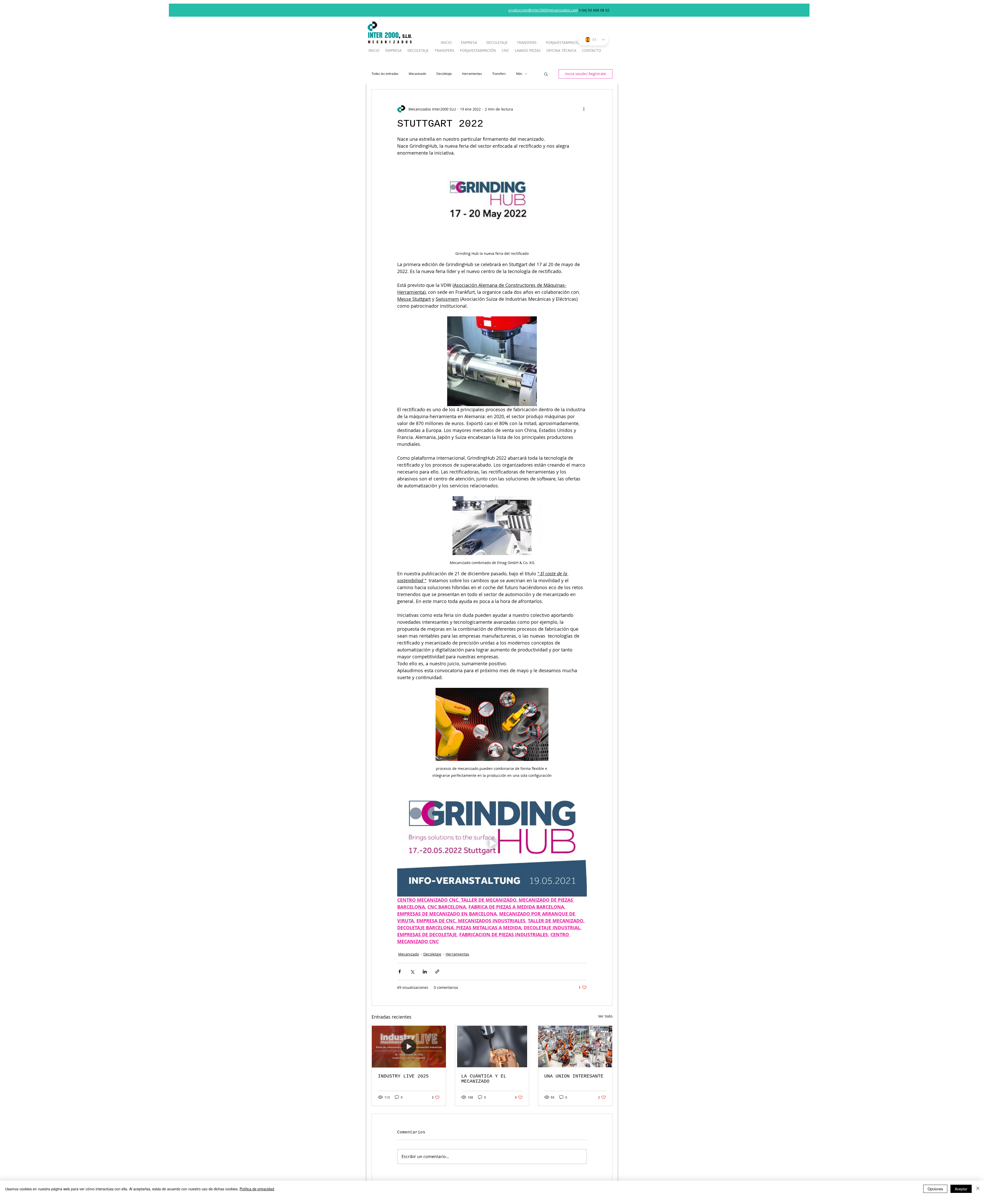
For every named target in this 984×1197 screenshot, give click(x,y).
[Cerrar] (978, 1189)
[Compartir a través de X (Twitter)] (412, 971)
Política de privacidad (257, 1188)
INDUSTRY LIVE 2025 (403, 1076)
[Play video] (492, 843)
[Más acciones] (584, 109)
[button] (546, 74)
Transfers (499, 74)
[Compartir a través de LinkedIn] (424, 971)
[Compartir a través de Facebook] (399, 971)
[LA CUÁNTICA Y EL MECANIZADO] (492, 1046)
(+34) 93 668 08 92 (594, 10)
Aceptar (961, 1188)
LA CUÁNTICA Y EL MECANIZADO (483, 1079)
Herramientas (472, 74)
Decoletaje (444, 74)
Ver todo (605, 1016)
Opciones (935, 1188)
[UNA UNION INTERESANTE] (575, 1046)
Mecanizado (417, 74)
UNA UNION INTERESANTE (573, 1076)
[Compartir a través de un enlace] (437, 971)
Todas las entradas (385, 74)
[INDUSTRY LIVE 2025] (409, 1046)
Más (519, 74)
